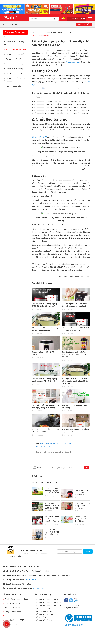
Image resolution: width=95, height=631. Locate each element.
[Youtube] (71, 600)
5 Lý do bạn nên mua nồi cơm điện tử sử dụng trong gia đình (75, 305)
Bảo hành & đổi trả (12, 607)
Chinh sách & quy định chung (16, 599)
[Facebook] (66, 600)
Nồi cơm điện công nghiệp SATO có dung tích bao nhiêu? (75, 329)
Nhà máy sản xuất (10, 24)
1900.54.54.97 (30, 580)
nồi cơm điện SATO (68, 443)
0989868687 (38, 588)
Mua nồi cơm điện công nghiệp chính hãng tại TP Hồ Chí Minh (44, 380)
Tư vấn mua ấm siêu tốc (15, 54)
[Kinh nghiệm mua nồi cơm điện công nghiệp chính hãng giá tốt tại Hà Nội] (76, 374)
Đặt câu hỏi (83, 24)
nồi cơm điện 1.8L (55, 443)
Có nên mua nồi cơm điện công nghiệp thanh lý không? (45, 329)
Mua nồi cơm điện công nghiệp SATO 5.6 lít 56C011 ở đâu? (44, 305)
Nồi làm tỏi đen (42, 617)
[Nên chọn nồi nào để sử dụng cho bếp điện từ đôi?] (46, 425)
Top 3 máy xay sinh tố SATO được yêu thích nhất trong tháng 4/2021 (76, 354)
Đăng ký (88, 551)
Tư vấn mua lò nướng (14, 64)
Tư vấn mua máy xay (14, 73)
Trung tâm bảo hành (13, 612)
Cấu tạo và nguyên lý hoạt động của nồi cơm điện (82, 492)
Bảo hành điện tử (12, 616)
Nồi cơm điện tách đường (46, 614)
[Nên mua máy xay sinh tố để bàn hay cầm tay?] (76, 425)
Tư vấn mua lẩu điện (14, 59)
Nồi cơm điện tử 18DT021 (46, 620)
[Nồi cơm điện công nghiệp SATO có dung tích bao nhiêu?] (76, 323)
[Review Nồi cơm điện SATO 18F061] (46, 347)
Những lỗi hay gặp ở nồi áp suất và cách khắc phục (82, 505)
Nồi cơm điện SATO (39, 137)
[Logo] (11, 17)
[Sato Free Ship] (47, 9)
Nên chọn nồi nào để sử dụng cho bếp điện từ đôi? (46, 430)
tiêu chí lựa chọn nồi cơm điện (42, 446)
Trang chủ (36, 32)
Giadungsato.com (73, 62)
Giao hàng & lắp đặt (13, 603)
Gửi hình (40, 468)
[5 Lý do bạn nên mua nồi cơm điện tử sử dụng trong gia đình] (76, 298)
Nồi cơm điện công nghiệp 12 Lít (48, 605)
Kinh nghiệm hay (49, 32)
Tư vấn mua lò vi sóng (14, 69)
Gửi (86, 468)
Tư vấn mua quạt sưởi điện (16, 37)
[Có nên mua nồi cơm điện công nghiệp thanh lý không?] (46, 323)
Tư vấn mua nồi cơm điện (16, 49)
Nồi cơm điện (44, 443)
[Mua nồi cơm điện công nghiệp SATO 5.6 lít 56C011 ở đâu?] (46, 299)
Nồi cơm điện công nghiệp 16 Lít (48, 602)
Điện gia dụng (63, 32)
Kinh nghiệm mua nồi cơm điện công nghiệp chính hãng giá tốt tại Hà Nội (75, 381)
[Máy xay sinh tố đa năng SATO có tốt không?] (76, 400)
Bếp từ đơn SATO (43, 608)
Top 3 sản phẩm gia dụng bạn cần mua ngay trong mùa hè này (46, 406)
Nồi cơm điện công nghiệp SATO (48, 599)
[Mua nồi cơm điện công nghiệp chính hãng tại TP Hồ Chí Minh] (46, 373)
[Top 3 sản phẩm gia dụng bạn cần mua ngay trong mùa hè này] (46, 398)
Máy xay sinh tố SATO (44, 611)
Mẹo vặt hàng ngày (13, 86)
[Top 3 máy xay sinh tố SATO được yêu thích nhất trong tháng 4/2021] (76, 347)
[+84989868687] (6, 624)
